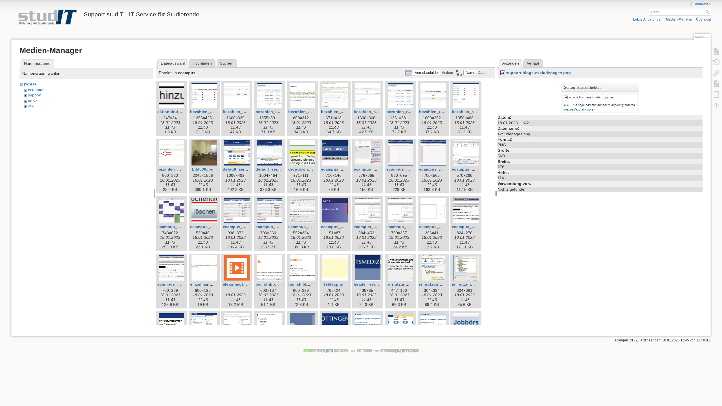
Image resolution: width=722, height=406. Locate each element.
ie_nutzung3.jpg (467, 284)
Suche (708, 12)
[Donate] (314, 351)
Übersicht (703, 19)
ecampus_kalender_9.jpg (345, 226)
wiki (31, 106)
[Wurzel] (31, 84)
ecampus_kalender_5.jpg (181, 226)
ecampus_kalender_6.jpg (214, 226)
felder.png (334, 284)
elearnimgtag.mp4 (240, 284)
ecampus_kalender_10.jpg (379, 226)
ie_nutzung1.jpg (402, 284)
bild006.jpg (202, 169)
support (34, 95)
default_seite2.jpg (273, 169)
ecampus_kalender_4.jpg (476, 169)
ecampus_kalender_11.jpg (444, 226)
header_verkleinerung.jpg (378, 284)
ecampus (36, 89)
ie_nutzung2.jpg (434, 284)
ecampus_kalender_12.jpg (477, 226)
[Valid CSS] (384, 351)
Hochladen (202, 63)
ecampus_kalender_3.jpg (410, 169)
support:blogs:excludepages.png (538, 72)
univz (32, 100)
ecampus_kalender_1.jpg (345, 169)
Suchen (227, 63)
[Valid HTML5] (361, 351)
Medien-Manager (679, 19)
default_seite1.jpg (240, 169)
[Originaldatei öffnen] (600, 97)
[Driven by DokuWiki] (408, 351)
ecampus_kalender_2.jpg (378, 169)
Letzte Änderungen (647, 19)
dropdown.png (302, 169)
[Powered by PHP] (337, 351)
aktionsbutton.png (175, 111)
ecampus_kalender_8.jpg (312, 226)
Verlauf (533, 63)
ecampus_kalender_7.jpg (247, 226)
